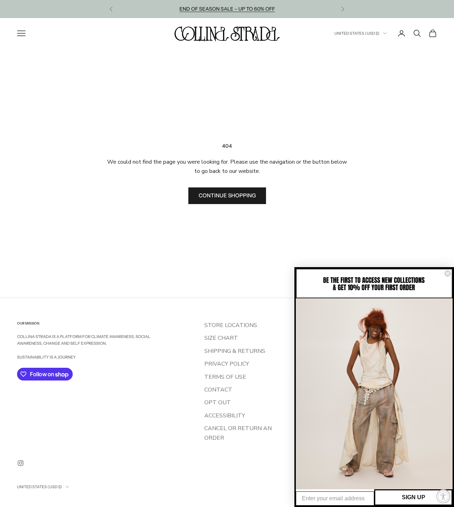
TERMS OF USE (225, 377)
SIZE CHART (221, 338)
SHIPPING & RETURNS (234, 351)
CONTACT (218, 390)
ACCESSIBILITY (224, 415)
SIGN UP (413, 497)
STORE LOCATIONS (230, 325)
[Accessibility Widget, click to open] (443, 496)
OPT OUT (217, 402)
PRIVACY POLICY (226, 364)
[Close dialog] (447, 273)
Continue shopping (227, 195)
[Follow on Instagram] (20, 463)
